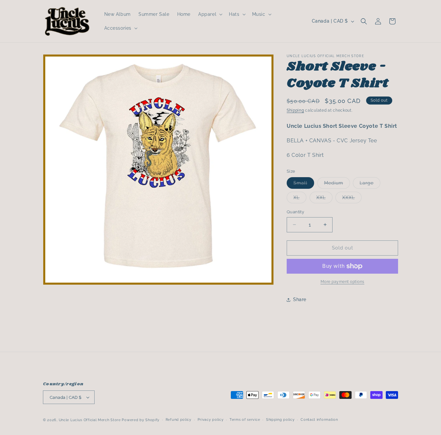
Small (303, 184)
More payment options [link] (342, 281)
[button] (209, 14)
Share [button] (299, 299)
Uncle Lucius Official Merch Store (90, 420)
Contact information (319, 420)
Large (370, 184)
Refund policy (178, 420)
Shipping (295, 110)
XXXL (352, 199)
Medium (337, 184)
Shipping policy (280, 420)
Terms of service (245, 420)
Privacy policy (211, 420)
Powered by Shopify (140, 420)
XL (299, 199)
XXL (324, 199)
